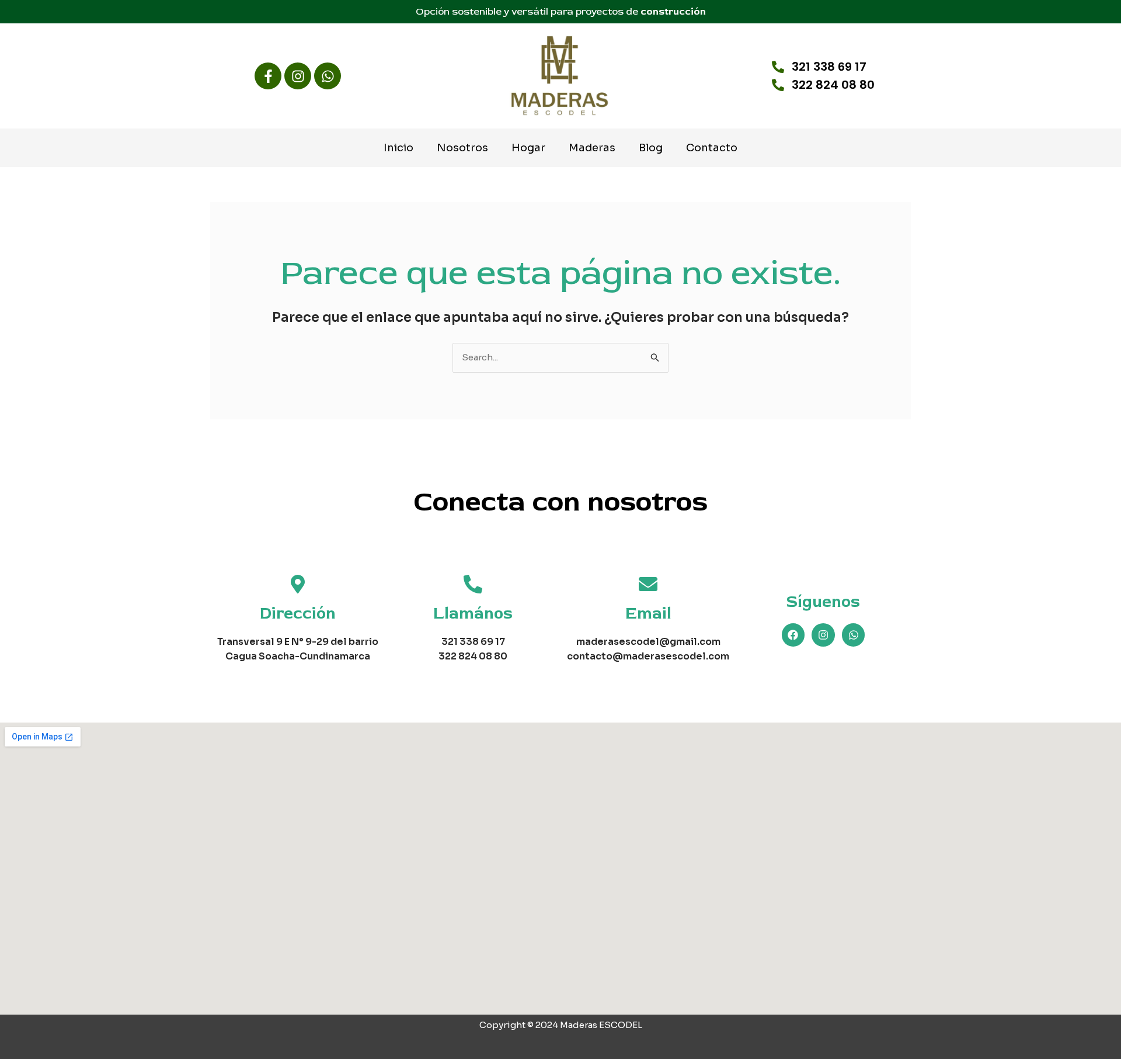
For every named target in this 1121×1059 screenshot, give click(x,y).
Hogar (528, 147)
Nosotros (462, 147)
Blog (651, 147)
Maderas (592, 147)
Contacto (711, 147)
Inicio (398, 147)
